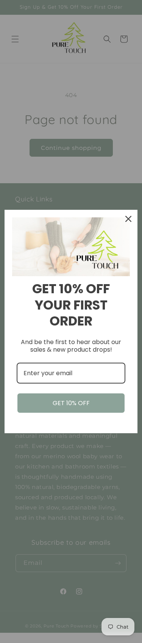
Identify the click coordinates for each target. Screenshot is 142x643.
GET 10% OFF (71, 403)
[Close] (128, 219)
